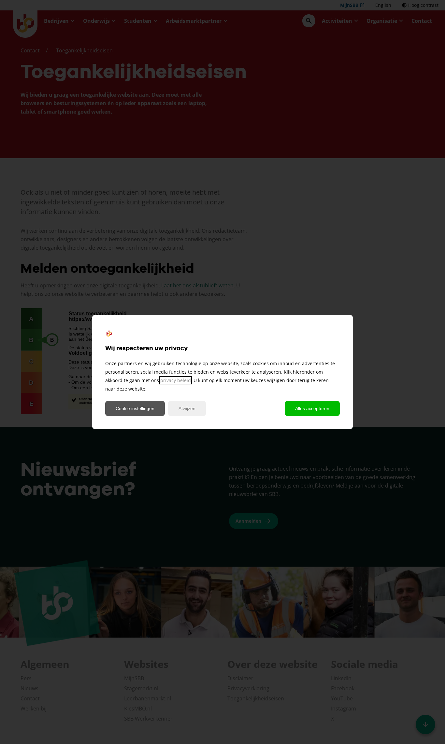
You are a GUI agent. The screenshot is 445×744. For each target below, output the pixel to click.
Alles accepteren (312, 408)
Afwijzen (187, 408)
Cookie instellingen (135, 408)
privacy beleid (175, 380)
